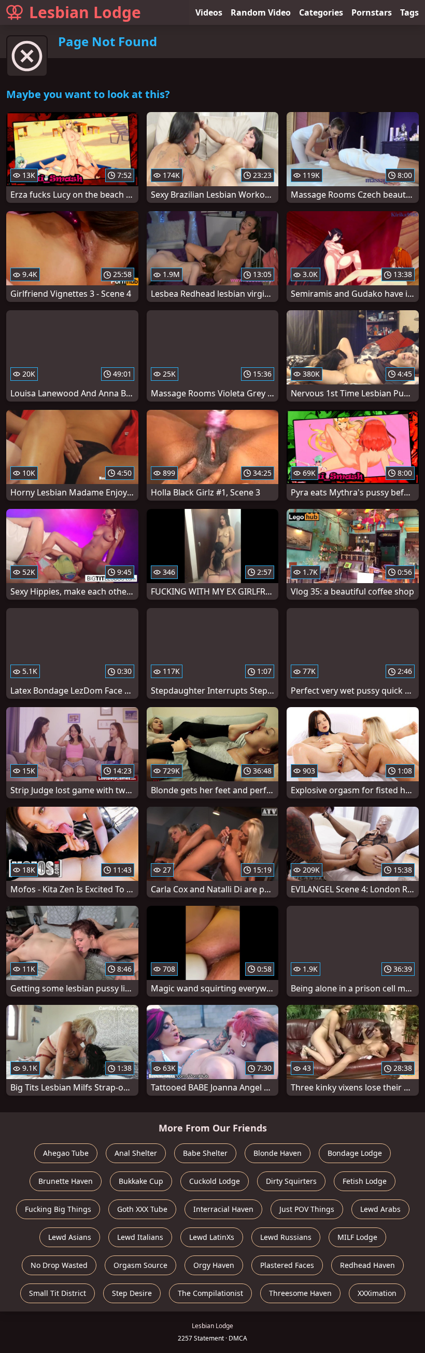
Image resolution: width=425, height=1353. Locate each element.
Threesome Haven (300, 1293)
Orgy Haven (213, 1265)
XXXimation (377, 1293)
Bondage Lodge (355, 1153)
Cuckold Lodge (214, 1181)
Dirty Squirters (291, 1181)
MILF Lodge (357, 1237)
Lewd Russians (285, 1237)
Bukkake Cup (141, 1181)
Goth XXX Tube (142, 1209)
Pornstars (371, 12)
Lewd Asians (69, 1237)
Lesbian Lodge (85, 12)
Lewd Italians (140, 1237)
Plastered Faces (287, 1265)
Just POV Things (306, 1209)
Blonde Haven (277, 1153)
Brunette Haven (65, 1181)
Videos (208, 12)
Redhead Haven (367, 1265)
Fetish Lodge (365, 1181)
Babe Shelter (205, 1153)
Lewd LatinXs (211, 1237)
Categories (321, 12)
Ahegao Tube (66, 1153)
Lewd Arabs (380, 1209)
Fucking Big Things (58, 1209)
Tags (409, 12)
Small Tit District (57, 1293)
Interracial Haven (223, 1209)
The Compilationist (210, 1293)
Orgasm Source (140, 1265)
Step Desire (132, 1293)
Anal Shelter (136, 1153)
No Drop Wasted (59, 1265)
